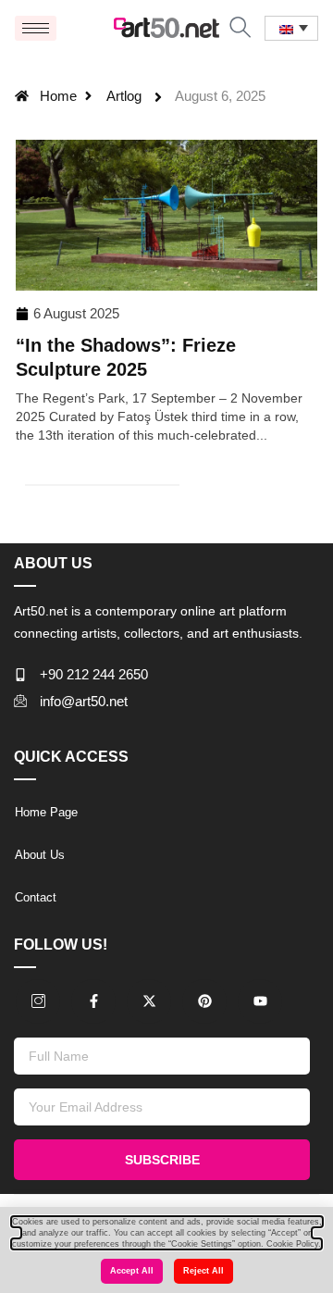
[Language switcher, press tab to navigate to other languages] (291, 28)
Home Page (46, 812)
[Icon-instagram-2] (38, 1001)
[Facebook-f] (93, 1001)
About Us (40, 855)
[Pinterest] (204, 1001)
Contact (35, 897)
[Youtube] (260, 1001)
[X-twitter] (149, 1001)
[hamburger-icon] (35, 28)
